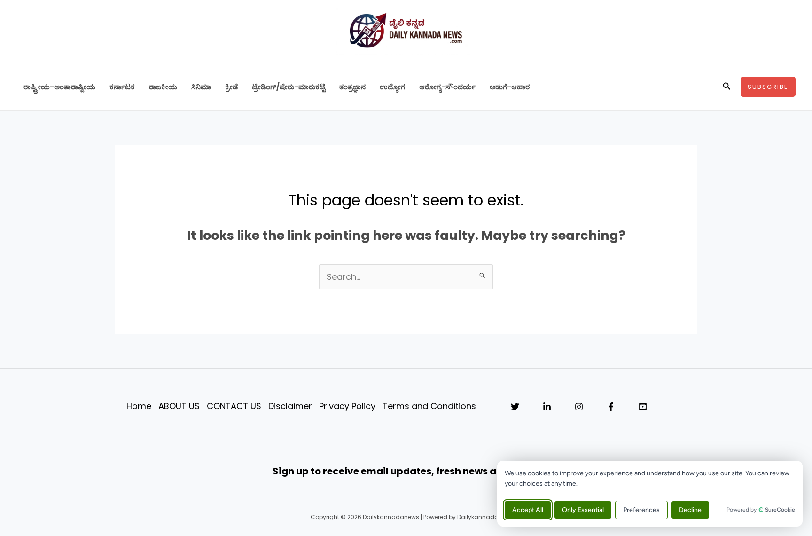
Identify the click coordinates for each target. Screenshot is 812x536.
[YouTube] (643, 406)
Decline (690, 510)
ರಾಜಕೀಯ (163, 87)
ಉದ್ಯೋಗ (392, 87)
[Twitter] (515, 406)
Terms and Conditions (429, 406)
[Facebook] (611, 406)
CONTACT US (234, 406)
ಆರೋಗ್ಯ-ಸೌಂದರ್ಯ (447, 87)
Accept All (527, 510)
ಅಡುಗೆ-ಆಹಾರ (510, 87)
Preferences (641, 510)
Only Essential (583, 510)
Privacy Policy (347, 406)
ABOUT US (179, 406)
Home (138, 406)
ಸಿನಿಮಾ (201, 87)
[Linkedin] (547, 406)
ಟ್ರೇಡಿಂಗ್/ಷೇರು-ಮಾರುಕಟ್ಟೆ (288, 87)
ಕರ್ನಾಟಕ (122, 87)
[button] (727, 87)
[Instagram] (579, 406)
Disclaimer (290, 406)
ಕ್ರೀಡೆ (231, 87)
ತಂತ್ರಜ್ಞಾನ (352, 87)
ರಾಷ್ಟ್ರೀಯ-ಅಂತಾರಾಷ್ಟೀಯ (59, 87)
